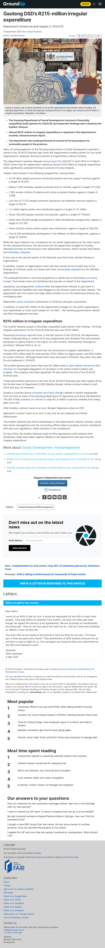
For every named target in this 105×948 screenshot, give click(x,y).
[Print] (59, 498)
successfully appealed (68, 269)
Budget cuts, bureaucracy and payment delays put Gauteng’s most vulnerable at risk (50, 459)
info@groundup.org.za (14, 930)
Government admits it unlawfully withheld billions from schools (52, 756)
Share (73, 36)
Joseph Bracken (34, 31)
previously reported (26, 335)
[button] (100, 4)
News (6, 35)
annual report (50, 161)
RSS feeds (8, 892)
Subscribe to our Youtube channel (19, 914)
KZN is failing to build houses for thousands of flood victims (51, 574)
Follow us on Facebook (14, 903)
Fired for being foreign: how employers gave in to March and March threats (55, 724)
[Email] (54, 498)
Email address (15, 540)
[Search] (94, 4)
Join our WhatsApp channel (16, 917)
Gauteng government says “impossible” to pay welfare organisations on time (46, 453)
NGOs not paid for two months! (22, 602)
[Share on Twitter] (49, 498)
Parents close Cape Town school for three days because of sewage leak (57, 737)
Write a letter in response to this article (52, 583)
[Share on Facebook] (44, 498)
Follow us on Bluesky (13, 907)
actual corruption (26, 301)
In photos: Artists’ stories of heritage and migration (45, 785)
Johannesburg (17, 35)
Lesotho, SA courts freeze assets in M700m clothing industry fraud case (57, 715)
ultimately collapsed (19, 252)
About (6, 882)
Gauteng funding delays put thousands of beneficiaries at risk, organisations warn (49, 467)
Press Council (37, 857)
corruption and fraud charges (48, 392)
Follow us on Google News (15, 896)
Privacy (7, 885)
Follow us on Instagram (14, 910)
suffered (39, 286)
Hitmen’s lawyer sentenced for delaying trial (42, 763)
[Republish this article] (64, 498)
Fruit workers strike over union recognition (41, 777)
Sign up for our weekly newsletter (19, 889)
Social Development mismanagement (51, 447)
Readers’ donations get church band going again (44, 730)
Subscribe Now (19, 548)
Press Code (73, 857)
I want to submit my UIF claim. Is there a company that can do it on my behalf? (50, 811)
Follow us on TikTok (12, 900)
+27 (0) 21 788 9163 (13, 932)
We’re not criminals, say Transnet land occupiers (44, 770)
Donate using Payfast (52, 483)
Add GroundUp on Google (90, 36)
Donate (85, 4)
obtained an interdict (32, 399)
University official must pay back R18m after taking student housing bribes (55, 708)
